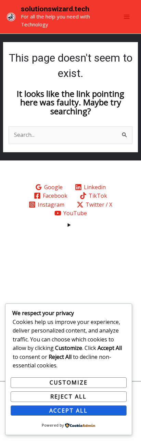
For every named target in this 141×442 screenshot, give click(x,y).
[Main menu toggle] (126, 16)
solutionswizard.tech (55, 9)
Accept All (68, 410)
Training (71, 275)
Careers (71, 283)
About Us (70, 266)
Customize (69, 382)
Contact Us (70, 292)
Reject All (68, 396)
